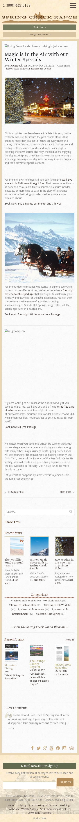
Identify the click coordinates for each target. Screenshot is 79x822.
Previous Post (14, 491)
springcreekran (17, 65)
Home (11, 805)
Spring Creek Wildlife (57, 605)
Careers (46, 812)
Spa (30, 805)
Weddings (65, 805)
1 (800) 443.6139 (16, 5)
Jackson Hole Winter (16, 68)
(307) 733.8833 (53, 796)
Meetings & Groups (46, 805)
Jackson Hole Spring (48, 613)
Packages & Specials (38, 34)
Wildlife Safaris (29, 809)
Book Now (38, 27)
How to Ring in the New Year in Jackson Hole (64, 564)
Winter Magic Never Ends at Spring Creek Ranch (39, 564)
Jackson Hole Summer (31, 609)
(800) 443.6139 (25, 796)
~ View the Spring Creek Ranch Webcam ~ (39, 627)
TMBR (43, 818)
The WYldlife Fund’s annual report (14, 562)
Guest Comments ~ (17, 708)
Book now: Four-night (32, 314)
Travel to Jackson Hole (23, 605)
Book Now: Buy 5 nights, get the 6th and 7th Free (33, 203)
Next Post (67, 491)
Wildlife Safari (53, 600)
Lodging (21, 805)
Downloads (33, 812)
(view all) (70, 639)
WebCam (14, 809)
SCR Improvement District (54, 809)
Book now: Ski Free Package (20, 426)
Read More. (39, 580)
